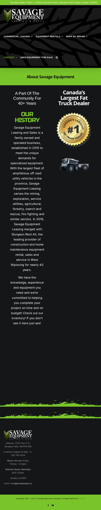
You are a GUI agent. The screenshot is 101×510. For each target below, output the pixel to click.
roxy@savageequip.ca (21, 483)
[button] (57, 57)
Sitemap (81, 498)
